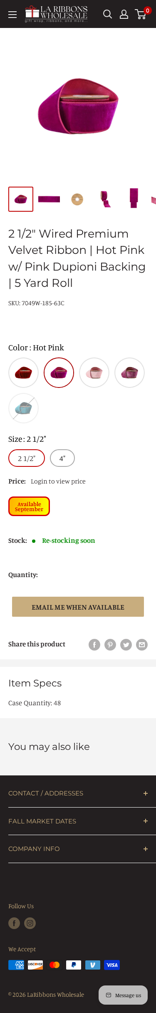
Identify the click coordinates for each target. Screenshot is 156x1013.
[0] (141, 14)
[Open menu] (12, 14)
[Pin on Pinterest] (110, 644)
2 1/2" (26, 458)
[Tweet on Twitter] (126, 644)
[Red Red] (23, 372)
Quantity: (23, 574)
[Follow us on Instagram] (30, 923)
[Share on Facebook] (94, 644)
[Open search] (107, 14)
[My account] (124, 14)
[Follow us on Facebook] (14, 923)
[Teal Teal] (23, 408)
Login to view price (58, 481)
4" (62, 458)
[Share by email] (142, 644)
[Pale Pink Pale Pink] (94, 372)
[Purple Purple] (129, 372)
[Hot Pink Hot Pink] (59, 372)
